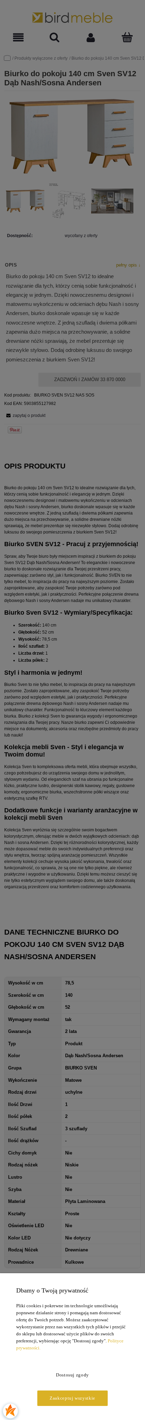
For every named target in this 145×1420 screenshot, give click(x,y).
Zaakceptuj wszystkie (72, 1398)
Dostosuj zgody (72, 1375)
